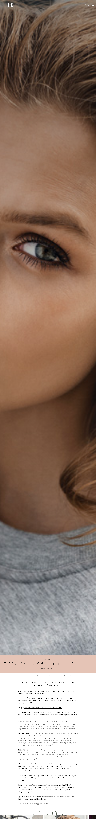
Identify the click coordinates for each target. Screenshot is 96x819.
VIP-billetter (26, 787)
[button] (63, 814)
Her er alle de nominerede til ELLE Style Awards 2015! (43, 708)
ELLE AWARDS (48, 659)
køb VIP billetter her (45, 792)
